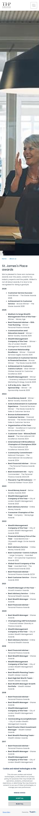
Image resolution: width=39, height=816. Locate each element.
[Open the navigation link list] (34, 5)
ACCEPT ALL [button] (19, 798)
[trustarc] (33, 811)
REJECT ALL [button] (19, 804)
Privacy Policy (6, 812)
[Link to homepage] (15, 5)
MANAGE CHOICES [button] (19, 793)
